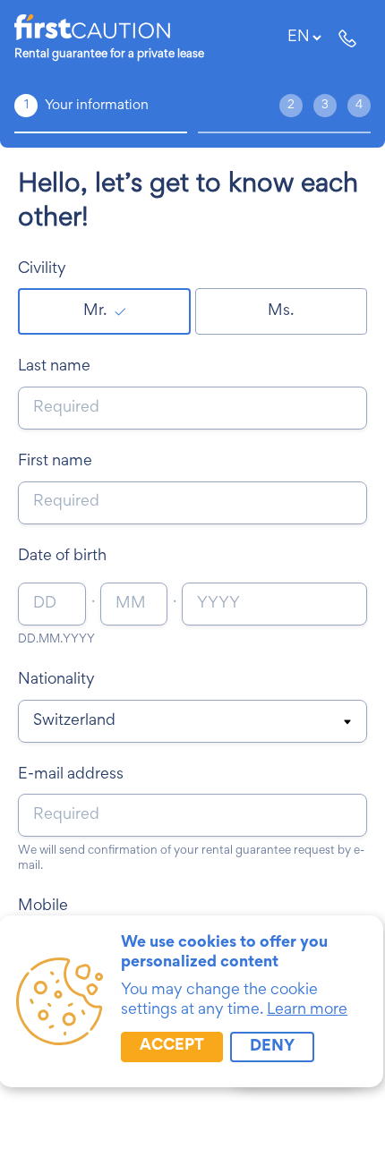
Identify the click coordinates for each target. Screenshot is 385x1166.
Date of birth (62, 556)
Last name (54, 367)
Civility (42, 269)
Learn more (307, 1010)
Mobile (43, 906)
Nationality (56, 680)
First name (55, 462)
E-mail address (71, 775)
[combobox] (192, 722)
